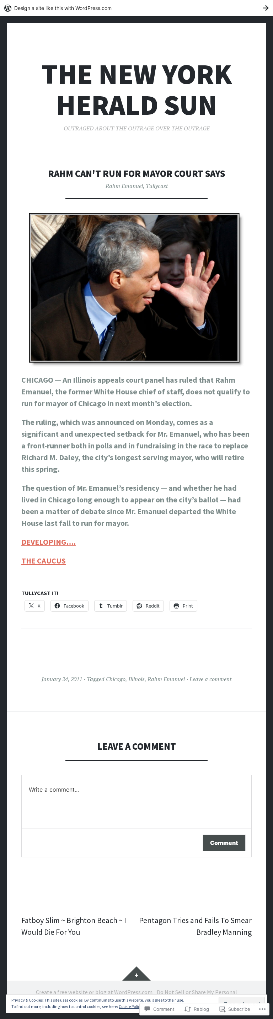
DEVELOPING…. (48, 542)
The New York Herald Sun (137, 89)
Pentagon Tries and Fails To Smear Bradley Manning (195, 926)
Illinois (136, 679)
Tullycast (157, 186)
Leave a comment (210, 679)
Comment (224, 842)
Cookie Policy (130, 1006)
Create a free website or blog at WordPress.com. (95, 992)
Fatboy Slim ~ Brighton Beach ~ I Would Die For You (73, 926)
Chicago (115, 679)
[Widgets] (136, 973)
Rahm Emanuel (124, 186)
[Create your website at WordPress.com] (136, 8)
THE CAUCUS (43, 561)
